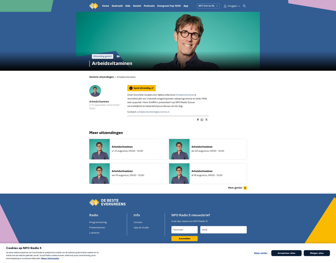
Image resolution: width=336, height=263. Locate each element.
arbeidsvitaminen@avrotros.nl (153, 112)
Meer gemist (235, 188)
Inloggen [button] (232, 6)
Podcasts (149, 6)
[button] (244, 6)
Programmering (98, 222)
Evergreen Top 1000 (169, 6)
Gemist (137, 6)
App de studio (141, 227)
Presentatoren (97, 227)
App (185, 6)
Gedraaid (117, 6)
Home (105, 6)
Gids (127, 6)
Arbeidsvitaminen (99, 102)
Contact (138, 222)
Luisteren (94, 233)
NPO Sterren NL (207, 6)
